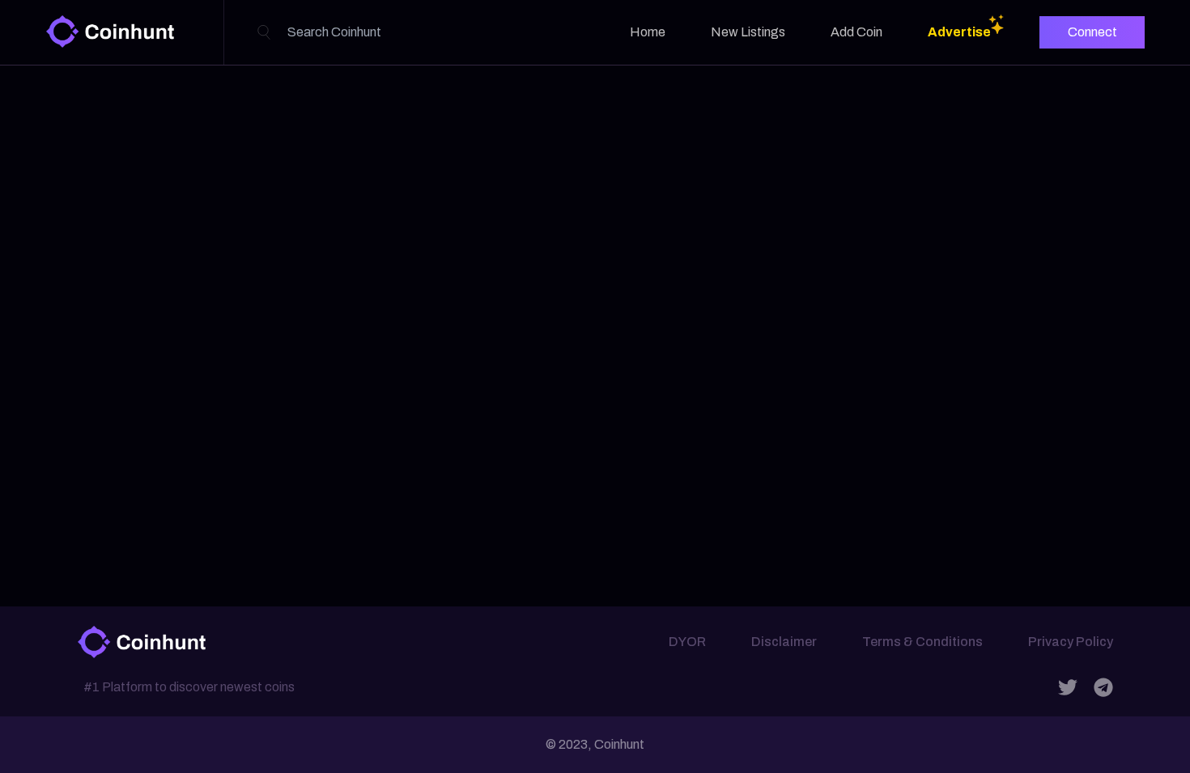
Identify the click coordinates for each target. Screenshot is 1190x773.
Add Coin (856, 32)
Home (647, 32)
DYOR (687, 641)
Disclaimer (784, 641)
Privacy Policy (1070, 641)
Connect (1092, 32)
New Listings (748, 32)
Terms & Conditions (922, 641)
